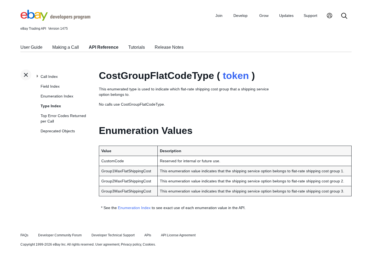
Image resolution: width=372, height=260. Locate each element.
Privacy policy (131, 244)
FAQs (24, 235)
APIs (147, 235)
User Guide (31, 47)
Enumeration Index (57, 96)
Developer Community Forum (60, 235)
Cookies (149, 244)
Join (218, 15)
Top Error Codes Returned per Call (63, 118)
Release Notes (169, 47)
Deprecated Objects (58, 131)
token (236, 75)
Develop (240, 15)
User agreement (107, 244)
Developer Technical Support (113, 235)
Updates (286, 15)
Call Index (49, 76)
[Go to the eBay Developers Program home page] (55, 19)
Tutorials (136, 47)
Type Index (51, 106)
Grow (264, 15)
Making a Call (65, 47)
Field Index (50, 86)
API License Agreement (178, 235)
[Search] (344, 16)
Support (310, 15)
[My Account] (329, 16)
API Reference (103, 47)
